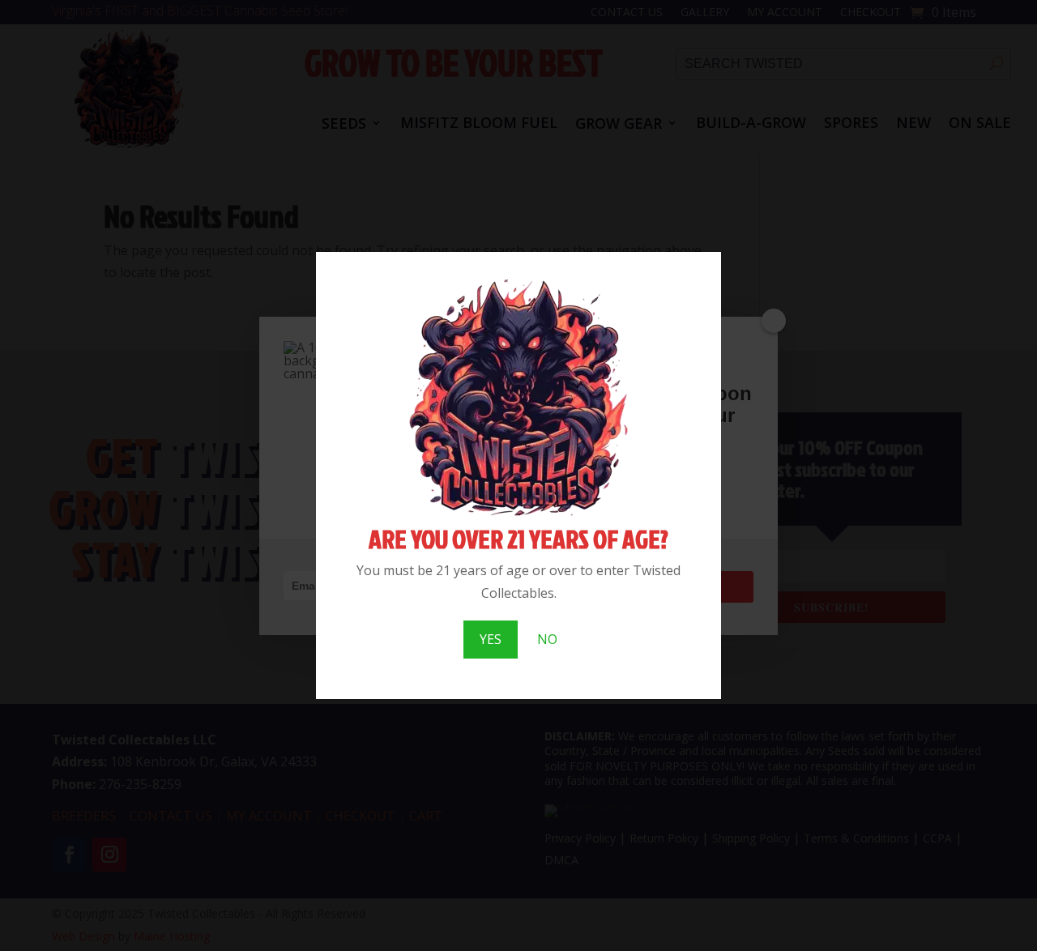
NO (547, 639)
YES (490, 639)
